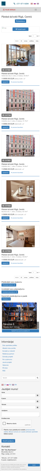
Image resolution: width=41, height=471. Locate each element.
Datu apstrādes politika (9, 345)
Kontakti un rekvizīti (8, 351)
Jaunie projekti (7, 362)
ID (21, 41)
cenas (25, 41)
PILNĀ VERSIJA (9, 10)
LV (5, 385)
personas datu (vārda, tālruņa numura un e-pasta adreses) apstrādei (21, 431)
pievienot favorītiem (17, 82)
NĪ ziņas (5, 368)
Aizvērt (34, 465)
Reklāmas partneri (8, 354)
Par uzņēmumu (7, 359)
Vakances (5, 365)
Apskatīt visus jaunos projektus (19, 331)
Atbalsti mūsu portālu (9, 348)
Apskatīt (5, 82)
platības (31, 41)
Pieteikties (5, 299)
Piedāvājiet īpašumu (8, 285)
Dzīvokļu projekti (7, 357)
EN (15, 385)
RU (10, 385)
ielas (37, 41)
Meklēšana (21, 21)
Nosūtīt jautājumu (8, 441)
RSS (3, 371)
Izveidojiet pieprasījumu (9, 292)
